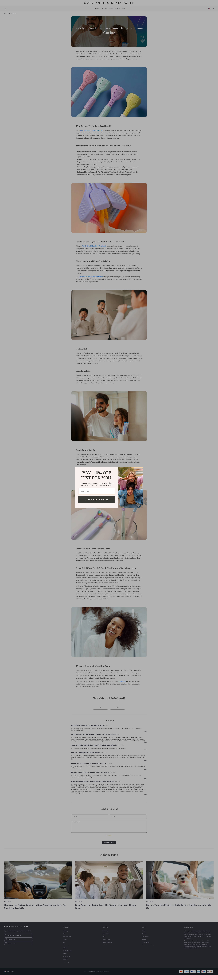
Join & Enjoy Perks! (96, 499)
